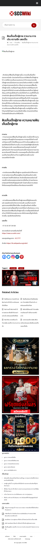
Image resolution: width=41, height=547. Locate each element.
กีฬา (14, 536)
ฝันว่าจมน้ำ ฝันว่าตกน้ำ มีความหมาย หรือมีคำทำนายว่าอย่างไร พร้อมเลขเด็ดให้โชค (10, 312)
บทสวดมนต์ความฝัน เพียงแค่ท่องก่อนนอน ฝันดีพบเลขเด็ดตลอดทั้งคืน (29, 323)
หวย (11, 43)
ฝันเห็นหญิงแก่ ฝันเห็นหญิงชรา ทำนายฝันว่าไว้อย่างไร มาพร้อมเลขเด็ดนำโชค (29, 302)
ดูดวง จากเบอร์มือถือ (10, 457)
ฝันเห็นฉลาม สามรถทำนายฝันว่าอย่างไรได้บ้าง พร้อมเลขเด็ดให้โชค (10, 302)
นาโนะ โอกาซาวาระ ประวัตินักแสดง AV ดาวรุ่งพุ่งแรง (18, 494)
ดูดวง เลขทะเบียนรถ (9, 467)
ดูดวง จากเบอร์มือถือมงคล (11, 461)
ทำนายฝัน (17, 43)
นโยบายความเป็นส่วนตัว (14, 539)
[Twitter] (9, 257)
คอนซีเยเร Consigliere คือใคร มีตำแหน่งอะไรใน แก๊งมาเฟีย (21, 519)
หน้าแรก (7, 536)
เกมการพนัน (23, 536)
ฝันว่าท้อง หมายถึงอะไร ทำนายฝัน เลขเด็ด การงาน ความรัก (11, 323)
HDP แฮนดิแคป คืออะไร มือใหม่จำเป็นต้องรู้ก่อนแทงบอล (20, 523)
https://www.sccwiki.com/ (11, 233)
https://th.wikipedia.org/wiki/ (17, 243)
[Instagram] (13, 257)
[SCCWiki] (20, 13)
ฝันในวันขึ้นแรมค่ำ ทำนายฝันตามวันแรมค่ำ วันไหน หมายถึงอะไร (29, 312)
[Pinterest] (22, 257)
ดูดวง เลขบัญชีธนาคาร (10, 470)
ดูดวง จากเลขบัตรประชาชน (11, 464)
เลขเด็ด (21, 268)
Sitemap (27, 539)
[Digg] (17, 257)
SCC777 (17, 238)
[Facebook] (4, 257)
